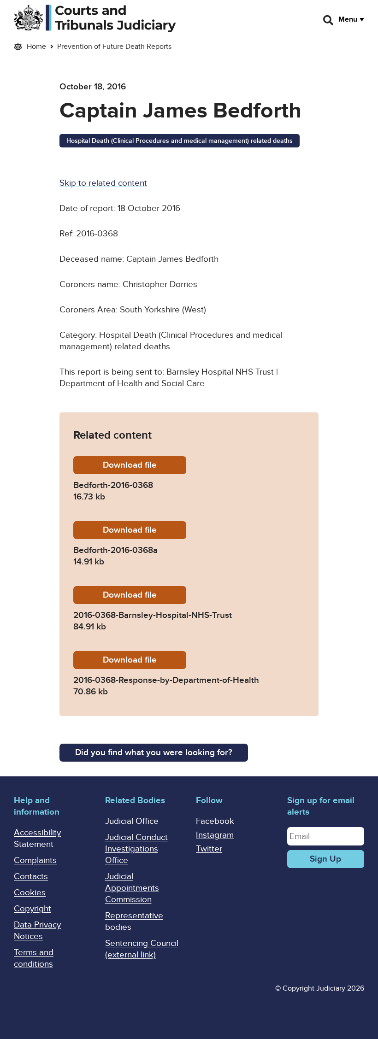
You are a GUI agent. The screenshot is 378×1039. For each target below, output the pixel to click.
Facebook (215, 821)
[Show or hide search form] (328, 20)
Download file (144, 465)
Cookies (30, 892)
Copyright (32, 909)
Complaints (35, 860)
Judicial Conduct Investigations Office (136, 849)
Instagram (215, 835)
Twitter (209, 849)
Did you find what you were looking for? (153, 752)
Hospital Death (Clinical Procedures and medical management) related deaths (179, 141)
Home (36, 46)
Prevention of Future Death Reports (114, 46)
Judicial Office (132, 821)
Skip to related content (103, 183)
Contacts (31, 876)
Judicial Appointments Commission (132, 888)
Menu (347, 19)
